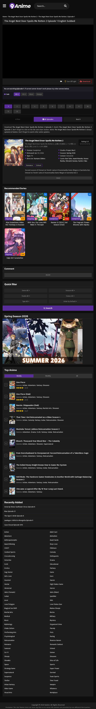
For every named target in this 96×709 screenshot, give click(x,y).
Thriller (7, 680)
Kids (51, 600)
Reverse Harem (55, 640)
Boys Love (54, 544)
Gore (51, 576)
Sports (52, 664)
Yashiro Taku (82, 161)
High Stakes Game (56, 584)
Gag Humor (8, 572)
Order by (70, 301)
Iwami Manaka (78, 159)
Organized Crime (56, 624)
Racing (52, 636)
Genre (25, 290)
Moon (31, 94)
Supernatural (48, 444)
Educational (54, 564)
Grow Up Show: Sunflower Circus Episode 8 (19, 507)
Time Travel (54, 680)
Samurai (7, 648)
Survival (53, 672)
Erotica (7, 568)
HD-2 (24, 94)
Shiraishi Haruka (71, 161)
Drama (33, 432)
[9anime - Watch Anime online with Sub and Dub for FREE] (20, 8)
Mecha (52, 612)
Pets (51, 632)
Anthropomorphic (10, 540)
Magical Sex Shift (10, 608)
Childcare (53, 548)
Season (69, 290)
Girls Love (8, 576)
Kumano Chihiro (39, 159)
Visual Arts (8, 692)
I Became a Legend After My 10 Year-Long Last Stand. (39, 489)
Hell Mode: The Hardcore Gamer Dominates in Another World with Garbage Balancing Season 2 (53, 478)
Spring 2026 (71, 153)
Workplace (54, 692)
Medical (7, 616)
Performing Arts (10, 632)
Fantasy (39, 385)
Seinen (52, 652)
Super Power (54, 668)
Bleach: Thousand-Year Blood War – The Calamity (38, 441)
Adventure (32, 385)
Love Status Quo (56, 604)
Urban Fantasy (9, 684)
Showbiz (7, 660)
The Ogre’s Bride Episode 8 (14, 516)
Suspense (8, 676)
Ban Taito (68, 159)
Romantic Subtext (56, 644)
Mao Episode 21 (10, 511)
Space (6, 664)
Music (6, 620)
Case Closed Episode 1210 (13, 525)
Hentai (6, 584)
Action (25, 385)
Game (52, 572)
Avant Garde (54, 540)
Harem (52, 580)
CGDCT (6, 548)
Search (48, 308)
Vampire (53, 684)
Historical (8, 588)
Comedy (31, 420)
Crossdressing (9, 556)
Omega (39, 94)
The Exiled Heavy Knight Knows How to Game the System (41, 465)
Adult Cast (53, 532)
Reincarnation (51, 420)
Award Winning (9, 544)
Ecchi (38, 432)
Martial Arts (47, 408)
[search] (65, 6)
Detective (7, 560)
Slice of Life (54, 660)
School (38, 165)
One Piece (20, 382)
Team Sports (54, 676)
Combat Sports (9, 552)
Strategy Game (9, 668)
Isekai (43, 420)
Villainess (53, 688)
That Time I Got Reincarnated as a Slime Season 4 (38, 417)
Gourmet (7, 580)
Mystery (53, 620)
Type (25, 301)
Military (52, 616)
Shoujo (7, 656)
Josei (6, 600)
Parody (52, 628)
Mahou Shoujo (55, 608)
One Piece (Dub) (23, 394)
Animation (53, 536)
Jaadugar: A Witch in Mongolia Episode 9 (18, 520)
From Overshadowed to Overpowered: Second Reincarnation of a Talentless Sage (52, 453)
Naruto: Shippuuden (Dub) (27, 405)
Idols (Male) (54, 592)
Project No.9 (70, 150)
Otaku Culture (9, 628)
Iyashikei (53, 596)
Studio (25, 296)
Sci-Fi (6, 652)
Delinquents (54, 556)
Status (69, 296)
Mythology (8, 624)
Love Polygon (9, 604)
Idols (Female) (9, 592)
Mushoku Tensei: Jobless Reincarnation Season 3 (38, 429)
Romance (29, 165)
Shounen (46, 385)
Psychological (9, 636)
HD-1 (17, 94)
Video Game (8, 688)
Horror (52, 588)
